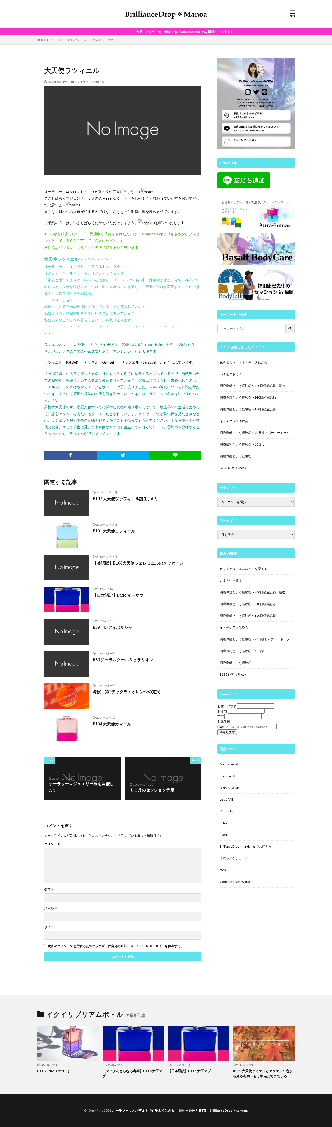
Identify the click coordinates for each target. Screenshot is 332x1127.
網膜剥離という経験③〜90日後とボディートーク (255, 433)
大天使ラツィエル (104, 40)
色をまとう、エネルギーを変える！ (245, 362)
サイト (49, 927)
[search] (290, 328)
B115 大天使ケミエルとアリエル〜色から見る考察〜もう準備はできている (263, 1073)
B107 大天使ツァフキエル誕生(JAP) (125, 498)
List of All (226, 799)
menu (224, 870)
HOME (45, 40)
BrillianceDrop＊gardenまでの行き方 (245, 846)
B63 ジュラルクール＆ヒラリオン (123, 659)
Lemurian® (227, 776)
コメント (52, 844)
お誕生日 (223, 721)
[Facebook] (70, 455)
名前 (49, 889)
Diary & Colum (230, 788)
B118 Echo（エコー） (54, 1071)
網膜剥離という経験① (235, 456)
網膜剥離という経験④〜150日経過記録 (248, 409)
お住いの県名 (226, 706)
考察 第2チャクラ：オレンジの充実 (126, 691)
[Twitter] (123, 455)
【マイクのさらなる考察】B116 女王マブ (132, 1073)
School (224, 823)
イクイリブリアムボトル (71, 40)
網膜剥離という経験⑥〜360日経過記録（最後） (254, 386)
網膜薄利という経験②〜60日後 (242, 444)
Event (224, 835)
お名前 (222, 711)
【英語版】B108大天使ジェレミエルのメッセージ (138, 562)
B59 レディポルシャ (112, 627)
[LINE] (175, 455)
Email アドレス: (228, 727)
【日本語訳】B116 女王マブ (118, 595)
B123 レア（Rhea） (234, 468)
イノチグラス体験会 (234, 421)
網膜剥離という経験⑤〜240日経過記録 (248, 397)
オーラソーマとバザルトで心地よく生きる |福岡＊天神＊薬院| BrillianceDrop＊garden (179, 1110)
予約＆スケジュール (234, 858)
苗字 (220, 716)
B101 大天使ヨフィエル (114, 530)
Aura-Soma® (229, 764)
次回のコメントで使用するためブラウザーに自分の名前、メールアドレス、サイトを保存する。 (116, 946)
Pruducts (226, 811)
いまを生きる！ (231, 374)
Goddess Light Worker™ (237, 881)
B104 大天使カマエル (112, 723)
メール (51, 908)
